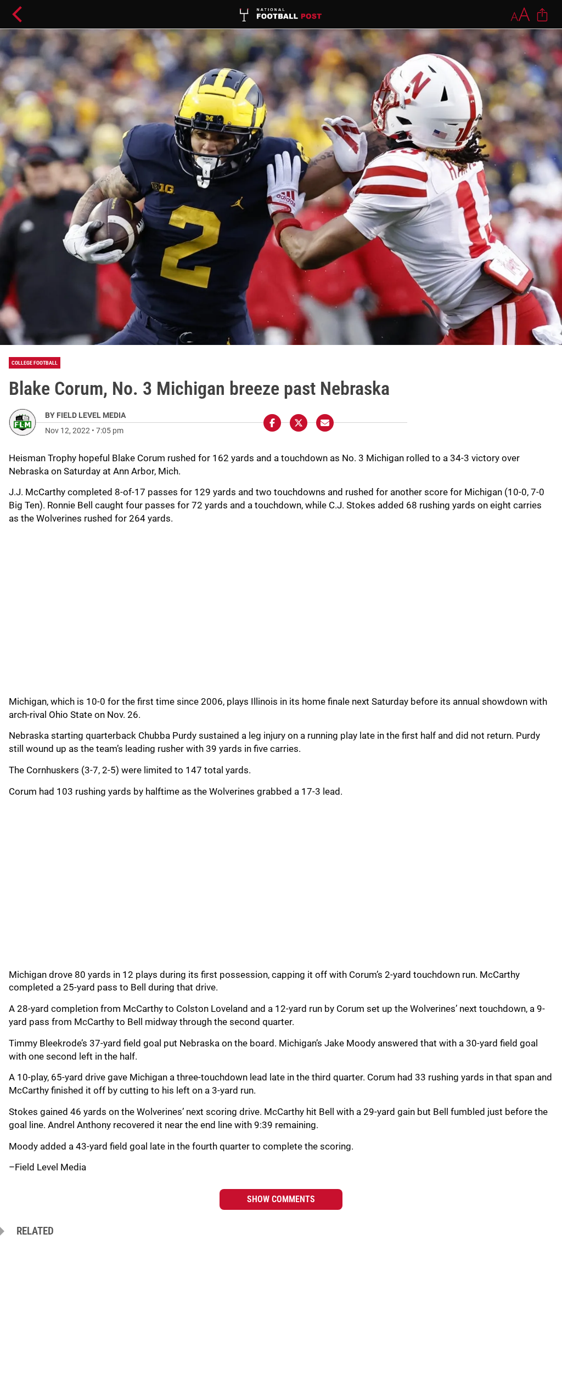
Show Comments (281, 1199)
